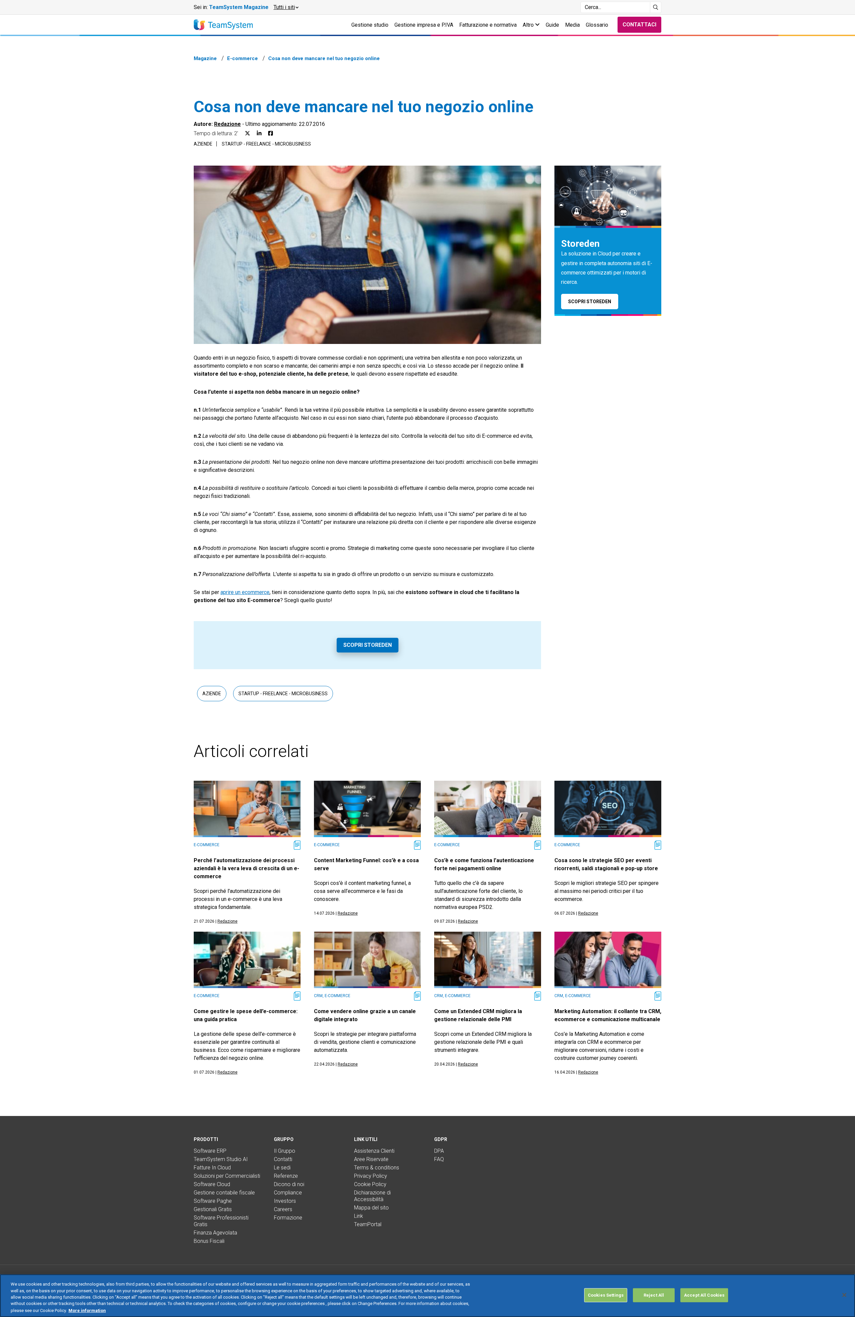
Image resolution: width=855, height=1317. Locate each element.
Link (358, 1216)
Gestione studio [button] (369, 25)
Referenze (286, 1176)
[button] (286, 7)
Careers (283, 1209)
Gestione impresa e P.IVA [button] (423, 25)
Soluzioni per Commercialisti (227, 1176)
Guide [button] (552, 25)
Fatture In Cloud (212, 1167)
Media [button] (572, 25)
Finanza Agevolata (215, 1233)
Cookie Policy (370, 1184)
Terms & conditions (376, 1167)
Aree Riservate (371, 1159)
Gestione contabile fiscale (224, 1192)
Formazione (288, 1217)
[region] (427, 1295)
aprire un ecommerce (245, 592)
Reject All (654, 1295)
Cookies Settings (606, 1295)
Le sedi (282, 1167)
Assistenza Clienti (374, 1151)
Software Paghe (213, 1201)
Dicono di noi (289, 1184)
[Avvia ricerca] (655, 7)
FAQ (439, 1159)
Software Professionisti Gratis (221, 1221)
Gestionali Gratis (213, 1209)
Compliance (288, 1192)
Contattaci (639, 24)
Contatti (283, 1159)
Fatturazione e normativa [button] (488, 25)
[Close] (844, 1295)
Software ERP (210, 1151)
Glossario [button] (597, 25)
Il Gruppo (284, 1151)
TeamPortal (367, 1224)
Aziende (203, 144)
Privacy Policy (370, 1176)
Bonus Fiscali (209, 1241)
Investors (285, 1201)
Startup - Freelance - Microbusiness (266, 144)
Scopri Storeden (367, 645)
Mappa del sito (371, 1207)
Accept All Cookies (704, 1295)
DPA (439, 1151)
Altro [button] (529, 25)
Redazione (227, 124)
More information (87, 1310)
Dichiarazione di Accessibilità (372, 1195)
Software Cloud (212, 1184)
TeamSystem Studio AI (221, 1159)
